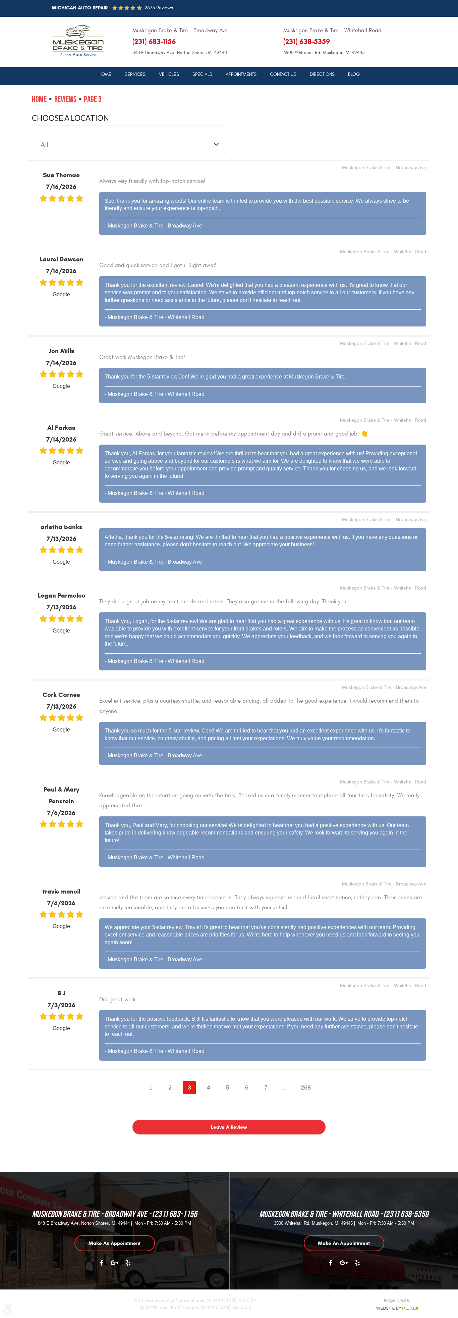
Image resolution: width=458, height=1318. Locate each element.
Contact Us (283, 74)
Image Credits (397, 1300)
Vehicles (169, 74)
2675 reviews (158, 7)
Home (105, 74)
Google (114, 1266)
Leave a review (229, 1127)
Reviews (65, 99)
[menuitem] (105, 74)
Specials (202, 74)
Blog (354, 74)
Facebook (101, 1266)
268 (306, 1087)
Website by (396, 1308)
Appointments (241, 74)
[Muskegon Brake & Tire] (78, 41)
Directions (322, 74)
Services (135, 74)
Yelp (128, 1266)
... (285, 1087)
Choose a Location (70, 117)
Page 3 (93, 99)
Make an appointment (114, 1243)
